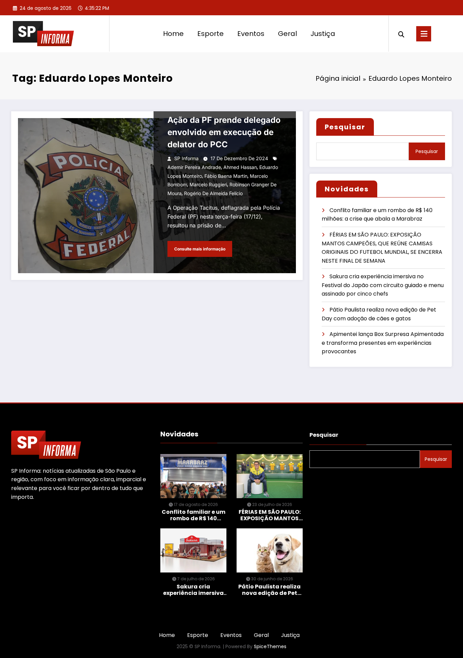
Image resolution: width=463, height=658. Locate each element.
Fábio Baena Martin (225, 176)
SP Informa (186, 158)
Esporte (210, 33)
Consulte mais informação (199, 248)
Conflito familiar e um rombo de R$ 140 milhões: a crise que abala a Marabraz (193, 515)
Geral (287, 33)
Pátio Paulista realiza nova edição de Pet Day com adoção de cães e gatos (269, 589)
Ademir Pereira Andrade (194, 167)
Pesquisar (345, 127)
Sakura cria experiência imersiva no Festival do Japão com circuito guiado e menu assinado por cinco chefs (383, 285)
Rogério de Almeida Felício (213, 193)
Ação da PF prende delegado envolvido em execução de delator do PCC (224, 132)
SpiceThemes (270, 646)
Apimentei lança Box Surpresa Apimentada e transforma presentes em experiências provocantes (383, 342)
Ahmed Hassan (240, 167)
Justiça (322, 33)
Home (173, 33)
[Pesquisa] (401, 33)
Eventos (250, 33)
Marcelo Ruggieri (208, 184)
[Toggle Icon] (423, 33)
